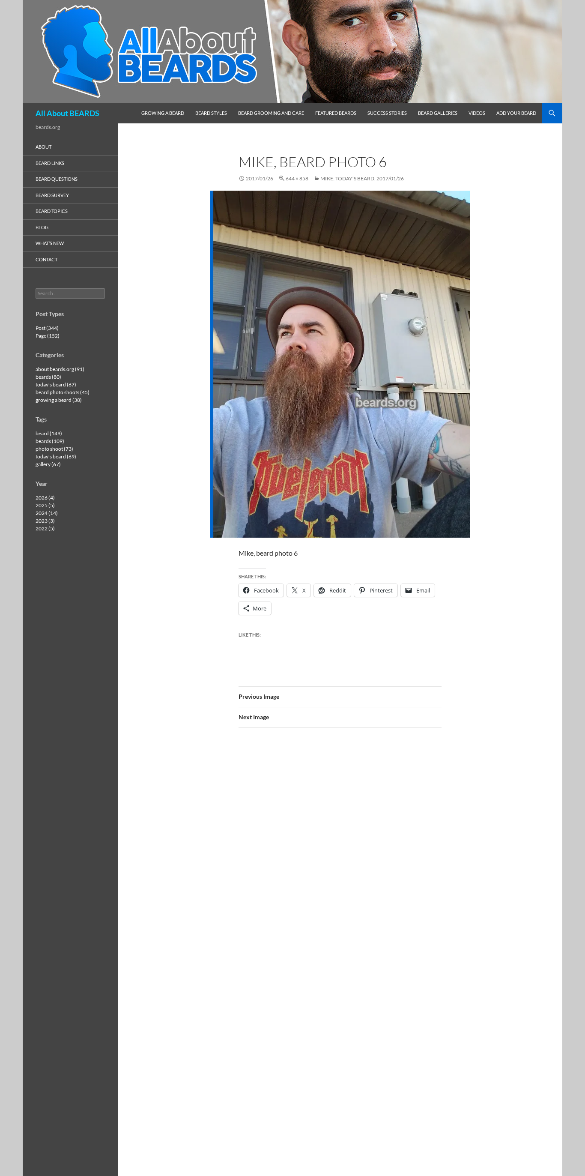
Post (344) (47, 328)
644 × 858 (297, 178)
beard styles (211, 113)
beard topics (52, 211)
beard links (50, 163)
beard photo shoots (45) (63, 392)
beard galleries (437, 113)
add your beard (516, 113)
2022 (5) (45, 528)
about (43, 147)
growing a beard (162, 113)
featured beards (335, 113)
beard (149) (49, 433)
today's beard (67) (56, 384)
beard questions (57, 179)
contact (46, 259)
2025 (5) (45, 505)
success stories (387, 113)
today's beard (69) (56, 456)
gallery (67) (48, 464)
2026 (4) (45, 497)
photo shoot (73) (54, 449)
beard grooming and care (271, 113)
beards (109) (50, 441)
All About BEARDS (67, 113)
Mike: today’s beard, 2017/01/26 (362, 178)
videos (477, 113)
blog (42, 227)
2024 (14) (47, 513)
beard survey (52, 195)
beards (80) (48, 377)
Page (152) (48, 335)
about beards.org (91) (60, 369)
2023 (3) (45, 521)
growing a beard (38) (59, 400)
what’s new (50, 243)
